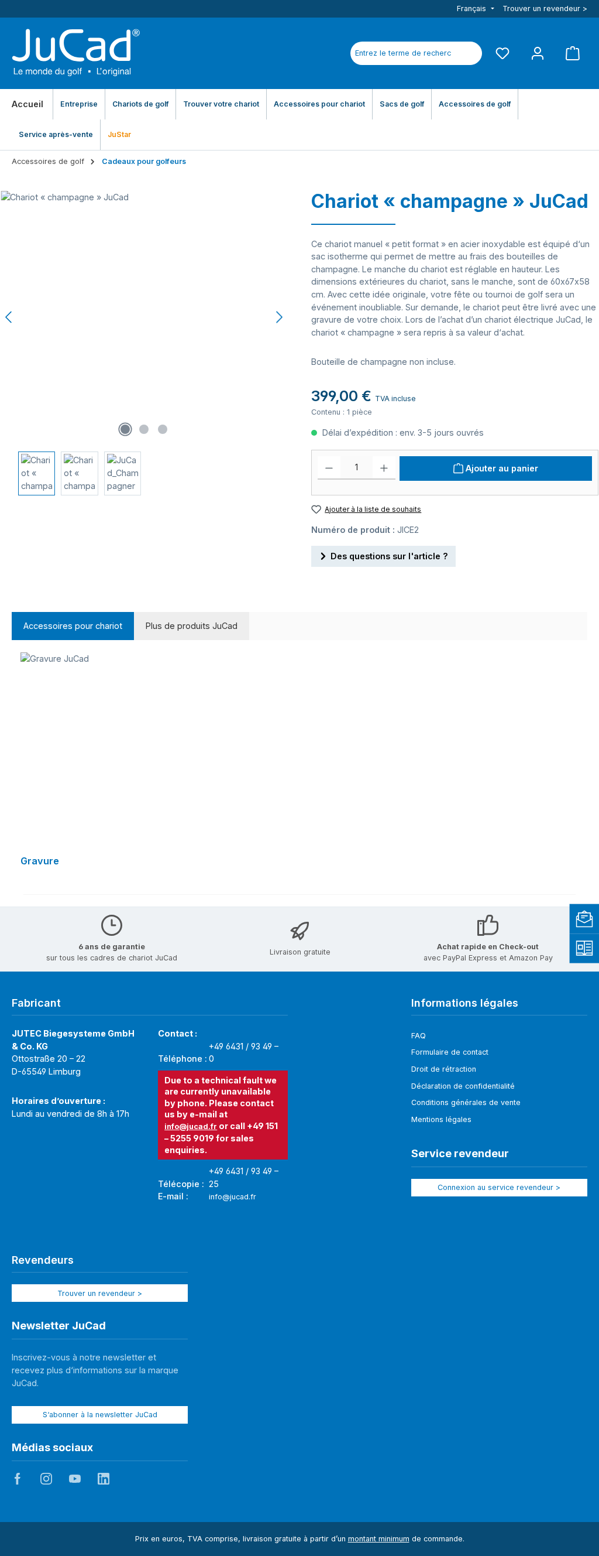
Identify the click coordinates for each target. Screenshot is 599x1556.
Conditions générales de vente (466, 1102)
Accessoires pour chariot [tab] (72, 626)
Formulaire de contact (449, 1052)
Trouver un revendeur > (544, 8)
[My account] (537, 53)
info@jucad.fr (190, 1126)
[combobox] (403, 53)
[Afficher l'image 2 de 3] (144, 429)
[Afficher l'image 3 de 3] (162, 429)
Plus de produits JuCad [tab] (191, 626)
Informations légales (464, 1003)
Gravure (39, 861)
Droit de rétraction (443, 1069)
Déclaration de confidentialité (463, 1086)
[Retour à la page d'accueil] (76, 53)
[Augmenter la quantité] (384, 468)
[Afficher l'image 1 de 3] (125, 429)
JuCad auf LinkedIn (103, 1479)
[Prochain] (279, 317)
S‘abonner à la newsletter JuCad (100, 1414)
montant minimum (378, 1538)
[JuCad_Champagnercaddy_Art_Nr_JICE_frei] (144, 317)
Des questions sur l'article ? (389, 556)
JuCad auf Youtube (75, 1479)
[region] (299, 767)
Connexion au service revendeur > (499, 1187)
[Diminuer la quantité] (329, 468)
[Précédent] (9, 317)
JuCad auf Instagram (46, 1479)
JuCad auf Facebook (17, 1479)
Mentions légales (441, 1119)
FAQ (418, 1035)
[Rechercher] (468, 53)
